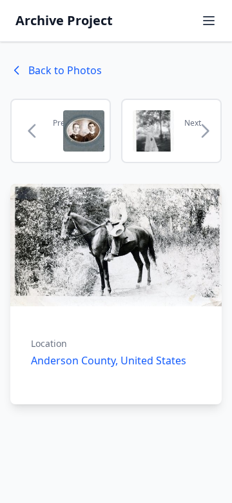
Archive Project (64, 20)
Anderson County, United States (108, 360)
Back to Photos (65, 70)
